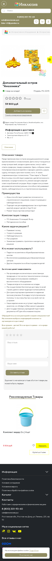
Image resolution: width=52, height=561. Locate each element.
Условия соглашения (11, 483)
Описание (8, 147)
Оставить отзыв (17, 372)
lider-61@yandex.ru (10, 23)
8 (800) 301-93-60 (26, 17)
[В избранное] (44, 111)
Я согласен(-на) (26, 555)
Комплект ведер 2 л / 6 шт (16, 432)
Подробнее (34, 550)
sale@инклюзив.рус (10, 20)
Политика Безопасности (13, 479)
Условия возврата (10, 486)
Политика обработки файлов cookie (18, 490)
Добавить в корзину (23, 111)
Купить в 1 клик (39, 452)
